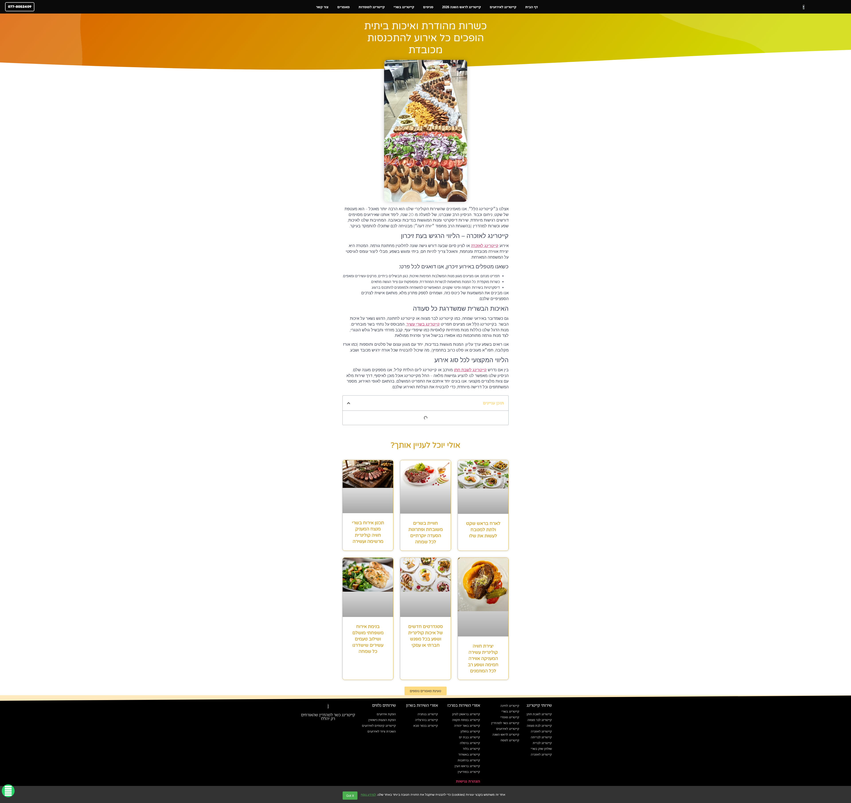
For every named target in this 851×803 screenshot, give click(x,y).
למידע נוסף (368, 794)
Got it (350, 795)
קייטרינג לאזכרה (484, 245)
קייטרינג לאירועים (503, 7)
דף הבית (531, 7)
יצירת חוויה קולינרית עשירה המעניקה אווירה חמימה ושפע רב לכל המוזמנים (483, 659)
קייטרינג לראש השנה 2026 (461, 7)
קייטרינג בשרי (404, 7)
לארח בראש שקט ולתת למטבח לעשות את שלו (483, 530)
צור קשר (322, 7)
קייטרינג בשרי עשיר (423, 324)
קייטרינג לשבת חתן (470, 369)
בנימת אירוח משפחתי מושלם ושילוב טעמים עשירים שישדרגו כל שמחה (368, 639)
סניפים (428, 7)
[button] (348, 403)
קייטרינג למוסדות (372, 7)
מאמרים (343, 7)
